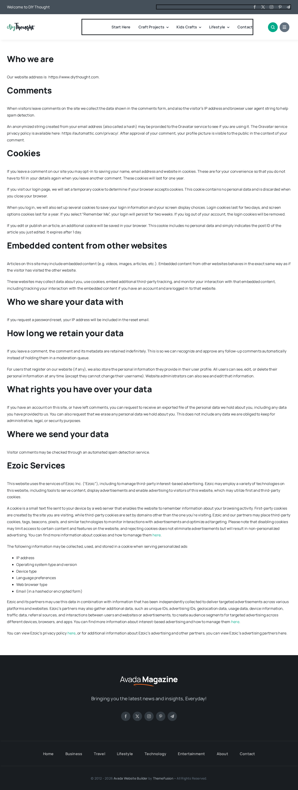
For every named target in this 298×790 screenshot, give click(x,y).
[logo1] (21, 24)
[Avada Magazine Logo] (149, 675)
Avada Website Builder (130, 778)
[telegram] (288, 7)
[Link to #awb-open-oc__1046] (273, 27)
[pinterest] (280, 7)
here (156, 535)
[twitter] (263, 7)
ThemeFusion (163, 778)
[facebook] (255, 7)
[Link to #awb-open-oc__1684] (284, 27)
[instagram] (271, 7)
